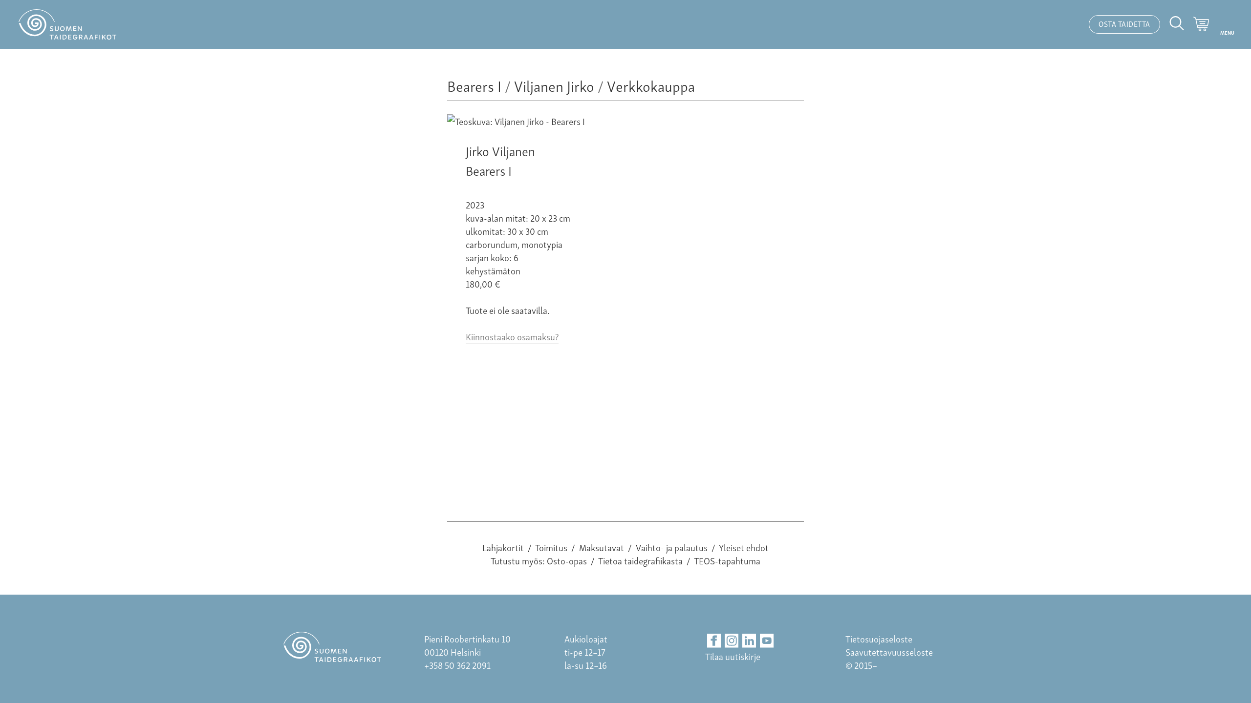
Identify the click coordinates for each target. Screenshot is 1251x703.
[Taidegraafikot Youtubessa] (767, 641)
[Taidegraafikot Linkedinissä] (749, 641)
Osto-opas (567, 560)
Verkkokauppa (651, 85)
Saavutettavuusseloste (889, 651)
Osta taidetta (1124, 23)
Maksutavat (601, 547)
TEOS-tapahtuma (727, 560)
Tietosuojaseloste (878, 638)
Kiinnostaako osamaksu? (512, 336)
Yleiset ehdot (744, 547)
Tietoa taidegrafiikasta (640, 560)
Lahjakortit (503, 547)
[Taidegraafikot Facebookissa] (714, 641)
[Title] (516, 120)
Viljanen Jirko (554, 85)
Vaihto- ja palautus (672, 547)
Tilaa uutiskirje (732, 655)
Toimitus (551, 547)
